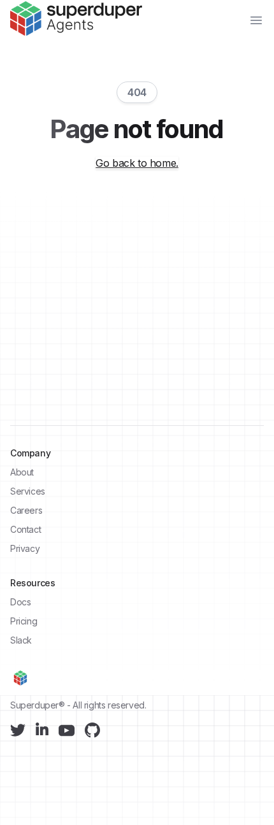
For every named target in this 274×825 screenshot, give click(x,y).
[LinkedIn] (42, 729)
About (22, 472)
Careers (26, 510)
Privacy (25, 548)
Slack (21, 640)
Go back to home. (137, 163)
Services (27, 491)
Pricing (23, 621)
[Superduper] (76, 18)
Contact (25, 529)
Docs (20, 601)
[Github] (92, 730)
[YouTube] (67, 730)
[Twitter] (17, 730)
